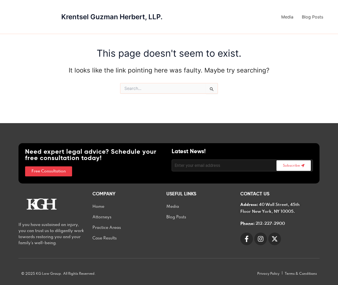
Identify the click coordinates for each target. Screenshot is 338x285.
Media (287, 17)
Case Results (104, 238)
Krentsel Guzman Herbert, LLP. (112, 17)
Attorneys (101, 217)
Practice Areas (106, 228)
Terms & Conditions (301, 273)
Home (98, 207)
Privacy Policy (268, 273)
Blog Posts (312, 17)
